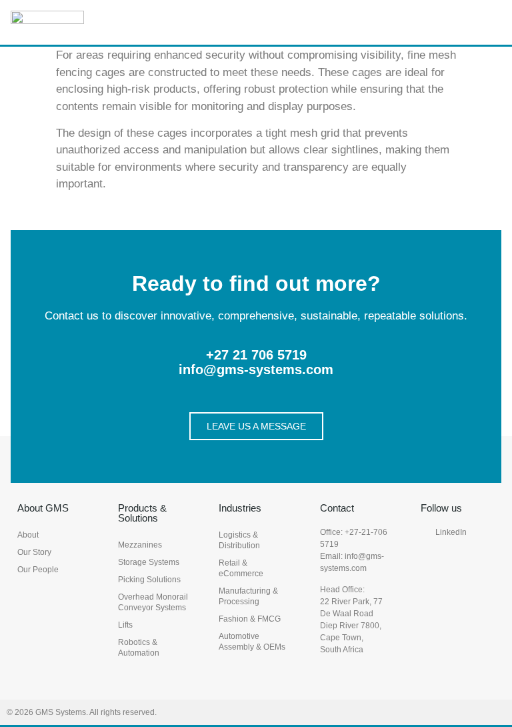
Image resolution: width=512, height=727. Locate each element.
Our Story (34, 552)
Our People (38, 569)
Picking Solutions (149, 579)
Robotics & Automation (138, 648)
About (28, 535)
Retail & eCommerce (241, 568)
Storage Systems (148, 562)
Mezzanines (140, 545)
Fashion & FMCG (250, 619)
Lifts (125, 625)
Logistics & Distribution (239, 540)
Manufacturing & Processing (248, 596)
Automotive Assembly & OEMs (252, 642)
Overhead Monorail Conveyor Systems (153, 602)
